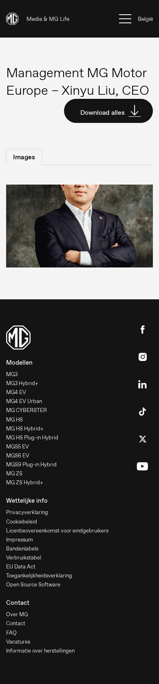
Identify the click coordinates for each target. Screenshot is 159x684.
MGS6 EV (17, 455)
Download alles (103, 112)
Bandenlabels (22, 548)
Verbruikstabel (23, 557)
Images (24, 157)
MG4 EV (16, 392)
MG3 (12, 374)
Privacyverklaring (27, 512)
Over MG (17, 614)
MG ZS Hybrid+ (24, 482)
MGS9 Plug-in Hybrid (31, 464)
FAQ (11, 632)
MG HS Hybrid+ (25, 428)
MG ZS (14, 473)
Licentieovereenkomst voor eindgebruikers (57, 530)
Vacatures (18, 641)
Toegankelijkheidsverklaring (39, 575)
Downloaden (62, 227)
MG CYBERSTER (26, 410)
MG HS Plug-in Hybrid (32, 437)
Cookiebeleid (21, 521)
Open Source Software (33, 584)
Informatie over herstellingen (40, 650)
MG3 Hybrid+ (22, 383)
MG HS (14, 419)
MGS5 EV (17, 446)
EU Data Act (20, 566)
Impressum (19, 539)
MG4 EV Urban (24, 401)
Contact (15, 623)
